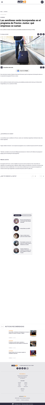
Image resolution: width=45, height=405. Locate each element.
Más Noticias (26, 386)
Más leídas (17, 215)
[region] (22, 189)
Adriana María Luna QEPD (25, 228)
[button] (38, 34)
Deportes (25, 382)
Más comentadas (26, 215)
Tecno (26, 385)
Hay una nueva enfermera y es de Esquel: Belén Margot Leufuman (25, 221)
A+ (41, 67)
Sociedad (2, 17)
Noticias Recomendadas (14, 326)
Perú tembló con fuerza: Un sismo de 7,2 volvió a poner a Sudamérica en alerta (25, 243)
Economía (19, 386)
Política (19, 385)
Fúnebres (22, 390)
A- (43, 67)
